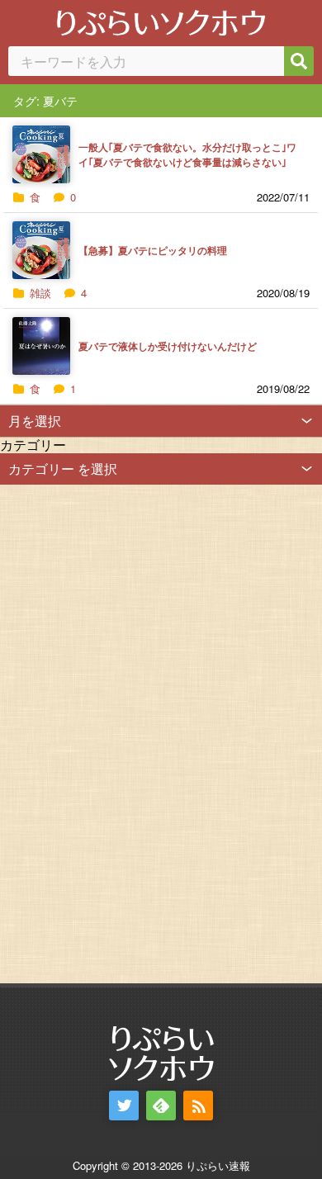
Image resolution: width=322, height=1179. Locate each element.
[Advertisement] (124, 732)
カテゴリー (33, 445)
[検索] (299, 61)
